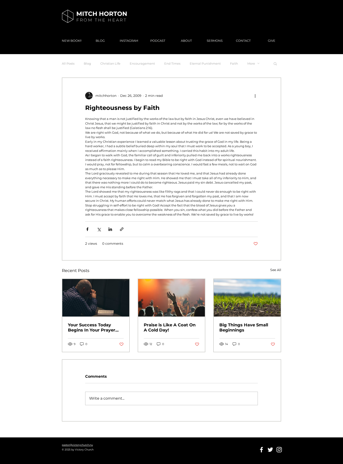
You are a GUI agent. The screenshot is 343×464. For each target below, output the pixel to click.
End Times (172, 63)
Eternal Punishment (205, 63)
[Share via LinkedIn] (110, 229)
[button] (275, 63)
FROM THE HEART (101, 20)
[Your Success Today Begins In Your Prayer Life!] (95, 298)
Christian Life (110, 63)
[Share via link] (121, 229)
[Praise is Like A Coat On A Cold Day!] (171, 298)
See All (275, 270)
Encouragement (142, 63)
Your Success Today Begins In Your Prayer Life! (91, 327)
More (251, 63)
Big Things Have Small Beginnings (243, 327)
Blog (87, 63)
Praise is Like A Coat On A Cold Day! (170, 327)
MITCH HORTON (101, 13)
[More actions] (255, 95)
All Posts (68, 63)
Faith (234, 63)
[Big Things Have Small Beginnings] (247, 298)
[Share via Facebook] (87, 229)
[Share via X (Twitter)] (99, 229)
